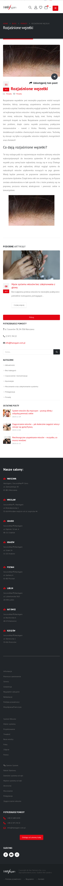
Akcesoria (7, 786)
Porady (9, 94)
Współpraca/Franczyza (12, 707)
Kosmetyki (9, 381)
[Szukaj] (56, 351)
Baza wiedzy (8, 739)
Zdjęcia (6, 749)
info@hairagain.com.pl (15, 343)
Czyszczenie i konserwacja (16, 376)
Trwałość (6, 734)
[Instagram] (17, 854)
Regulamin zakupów (11, 692)
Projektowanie (9, 729)
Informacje (7, 671)
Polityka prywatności (11, 702)
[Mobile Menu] (55, 8)
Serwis (6, 681)
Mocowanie (8, 791)
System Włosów (9, 719)
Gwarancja (7, 687)
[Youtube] (11, 854)
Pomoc (6, 755)
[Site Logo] (10, 7)
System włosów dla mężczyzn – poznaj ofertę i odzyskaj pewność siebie (32, 412)
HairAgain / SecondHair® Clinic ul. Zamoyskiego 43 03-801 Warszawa (15, 486)
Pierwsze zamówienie (12, 676)
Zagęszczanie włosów (12, 801)
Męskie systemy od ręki (12, 781)
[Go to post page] (31, 265)
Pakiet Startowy (9, 770)
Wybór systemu (9, 724)
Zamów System (12, 765)
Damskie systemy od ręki (13, 775)
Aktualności (10, 365)
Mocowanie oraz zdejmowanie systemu (21, 386)
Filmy (5, 744)
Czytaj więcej (19, 305)
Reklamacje (7, 697)
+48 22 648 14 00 (13, 818)
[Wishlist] (41, 7)
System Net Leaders (44, 872)
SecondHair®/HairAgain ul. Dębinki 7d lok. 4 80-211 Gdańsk (12, 529)
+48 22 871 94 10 (13, 823)
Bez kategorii (10, 370)
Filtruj (31, 317)
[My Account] (36, 7)
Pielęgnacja (10, 392)
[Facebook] (5, 854)
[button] (30, 7)
